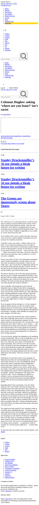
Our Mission (9, 463)
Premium (7, 50)
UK (6, 45)
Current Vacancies (10, 470)
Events (7, 18)
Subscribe (8, 23)
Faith (6, 39)
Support (7, 474)
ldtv (8, 136)
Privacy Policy (9, 466)
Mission (7, 10)
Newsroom (8, 12)
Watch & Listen (10, 16)
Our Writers (8, 14)
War (6, 41)
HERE (3, 432)
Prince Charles (22, 136)
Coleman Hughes (6, 114)
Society (7, 43)
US (6, 46)
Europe (7, 48)
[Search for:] (10, 59)
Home (7, 9)
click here (8, 491)
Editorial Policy (10, 477)
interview (4, 136)
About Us (8, 476)
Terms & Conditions (11, 465)
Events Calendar (10, 459)
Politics (7, 34)
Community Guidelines (12, 468)
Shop (6, 19)
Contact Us (8, 472)
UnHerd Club (9, 21)
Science (7, 37)
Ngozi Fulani (13, 136)
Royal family (8, 138)
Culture (7, 36)
